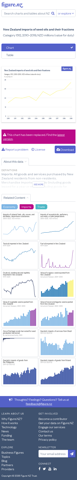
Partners (7, 465)
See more (38, 184)
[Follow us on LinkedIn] (55, 469)
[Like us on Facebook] (39, 469)
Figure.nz (12, 5)
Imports (26, 206)
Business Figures (12, 452)
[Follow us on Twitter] (44, 469)
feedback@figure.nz (39, 404)
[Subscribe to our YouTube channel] (49, 469)
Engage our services (51, 427)
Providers (7, 469)
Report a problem (16, 149)
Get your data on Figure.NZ (56, 423)
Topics (5, 456)
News (5, 431)
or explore (65, 13)
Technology (9, 427)
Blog (4, 461)
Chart (10, 47)
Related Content (14, 197)
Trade (41, 206)
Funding (6, 435)
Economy (9, 206)
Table (9, 55)
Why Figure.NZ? (11, 419)
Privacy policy (47, 439)
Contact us (45, 431)
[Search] (53, 13)
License (39, 149)
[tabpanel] (38, 94)
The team (7, 439)
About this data (13, 161)
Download (67, 149)
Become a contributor (52, 419)
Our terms (45, 435)
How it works (9, 423)
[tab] (38, 47)
